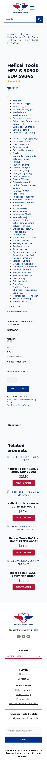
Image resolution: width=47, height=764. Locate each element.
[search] (39, 19)
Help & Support (23, 690)
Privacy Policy (23, 699)
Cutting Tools (23, 34)
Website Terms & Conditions (23, 703)
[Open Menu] (32, 8)
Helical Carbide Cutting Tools (22, 37)
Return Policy (23, 694)
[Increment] (15, 380)
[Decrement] (9, 380)
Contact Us (23, 679)
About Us (23, 674)
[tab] (14, 425)
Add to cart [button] (23, 483)
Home (10, 34)
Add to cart (18, 388)
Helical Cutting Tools (20, 405)
